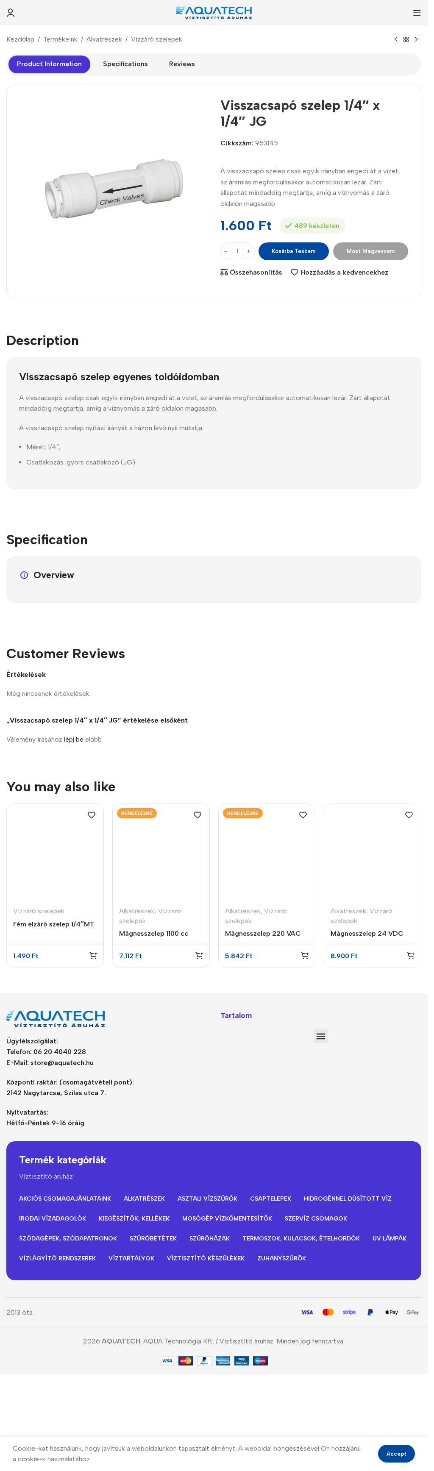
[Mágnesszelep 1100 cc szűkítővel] (161, 852)
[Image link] (59, 1018)
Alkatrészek (104, 39)
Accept (396, 1454)
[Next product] (416, 40)
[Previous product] (396, 40)
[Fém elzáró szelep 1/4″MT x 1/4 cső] (55, 852)
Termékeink (60, 39)
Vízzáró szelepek (156, 39)
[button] (93, 955)
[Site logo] (214, 12)
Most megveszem (371, 251)
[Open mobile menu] (417, 12)
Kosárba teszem (293, 251)
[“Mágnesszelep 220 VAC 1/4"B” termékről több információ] (305, 955)
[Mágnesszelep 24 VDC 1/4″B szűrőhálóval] (372, 852)
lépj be (73, 739)
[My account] (10, 12)
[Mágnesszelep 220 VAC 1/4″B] (267, 852)
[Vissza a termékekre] (406, 40)
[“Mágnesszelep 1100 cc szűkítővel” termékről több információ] (199, 955)
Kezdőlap (20, 39)
